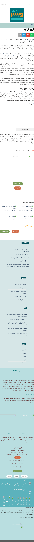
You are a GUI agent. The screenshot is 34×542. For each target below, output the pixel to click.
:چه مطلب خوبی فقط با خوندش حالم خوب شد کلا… (17, 335)
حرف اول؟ (7, 434)
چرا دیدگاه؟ (25, 434)
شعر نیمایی (5, 54)
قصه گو (24, 363)
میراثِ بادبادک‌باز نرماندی (22, 254)
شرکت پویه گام (22, 517)
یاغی (24, 357)
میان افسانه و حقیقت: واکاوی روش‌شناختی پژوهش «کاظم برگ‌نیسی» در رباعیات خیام (17, 265)
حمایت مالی (5, 231)
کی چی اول (23, 350)
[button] (32, 35)
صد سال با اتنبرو (24, 261)
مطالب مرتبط (17, 184)
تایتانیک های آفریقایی (20, 296)
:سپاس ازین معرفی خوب (17, 324)
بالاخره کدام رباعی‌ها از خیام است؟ (20, 258)
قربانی (24, 360)
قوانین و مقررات (28, 507)
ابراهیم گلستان (11, 56)
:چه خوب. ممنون (18, 320)
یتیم (24, 353)
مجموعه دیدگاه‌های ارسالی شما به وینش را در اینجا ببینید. (25, 440)
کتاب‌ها (17, 188)
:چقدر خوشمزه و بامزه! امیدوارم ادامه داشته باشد (17, 315)
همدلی (16, 380)
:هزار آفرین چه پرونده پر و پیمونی (17, 329)
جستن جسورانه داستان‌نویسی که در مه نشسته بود (18, 250)
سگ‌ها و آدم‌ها (22, 300)
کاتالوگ (15, 231)
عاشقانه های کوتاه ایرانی (19, 285)
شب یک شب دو (21, 288)
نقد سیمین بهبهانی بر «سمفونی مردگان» (17, 292)
